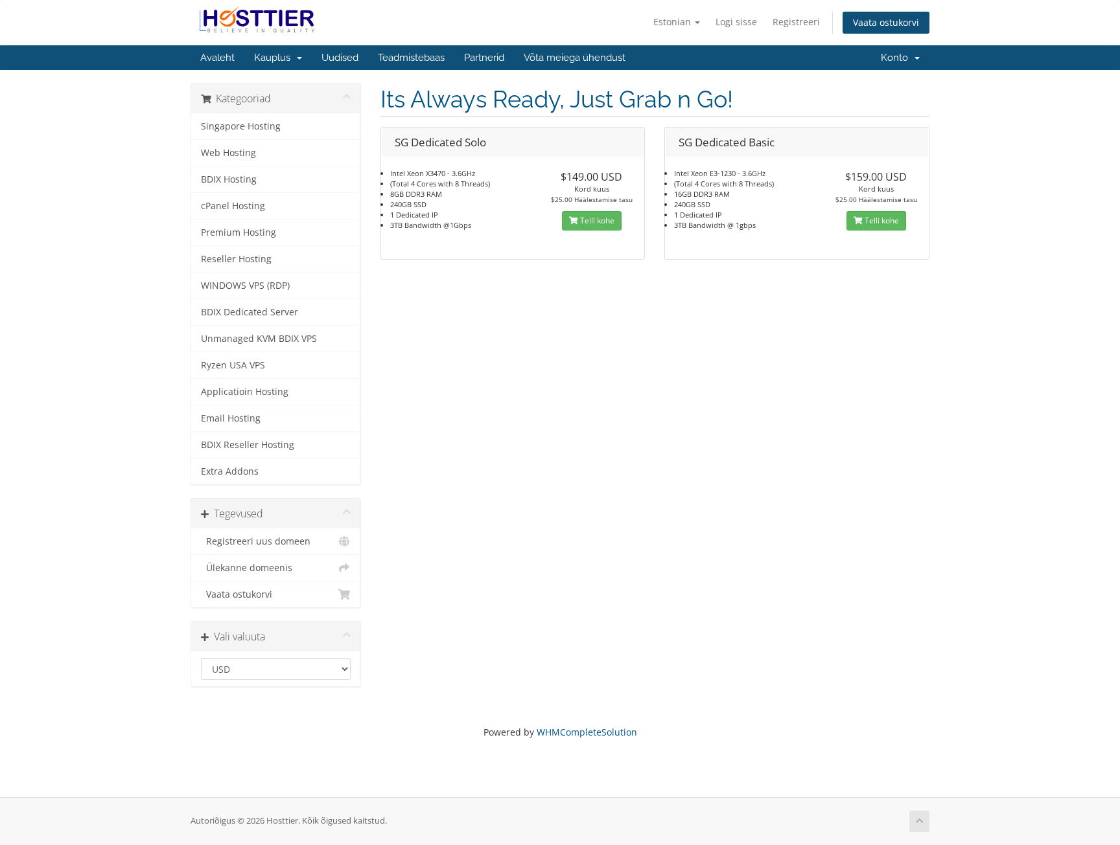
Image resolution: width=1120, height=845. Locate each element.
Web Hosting (228, 153)
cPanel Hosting (233, 206)
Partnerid (484, 57)
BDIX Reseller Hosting (247, 445)
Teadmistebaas (411, 57)
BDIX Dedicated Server (249, 312)
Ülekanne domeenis (246, 568)
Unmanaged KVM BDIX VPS (259, 338)
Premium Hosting (238, 232)
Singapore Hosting (241, 126)
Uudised (339, 57)
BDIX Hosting (229, 179)
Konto (897, 57)
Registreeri (796, 22)
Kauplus (275, 57)
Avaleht (217, 57)
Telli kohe (596, 220)
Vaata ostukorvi (886, 22)
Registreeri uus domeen (255, 541)
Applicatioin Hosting (244, 392)
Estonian (673, 22)
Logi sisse (736, 22)
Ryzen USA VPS (233, 365)
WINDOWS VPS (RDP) (245, 285)
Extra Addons (230, 471)
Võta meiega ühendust (574, 57)
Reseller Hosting (236, 259)
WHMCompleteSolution (587, 732)
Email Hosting (231, 418)
